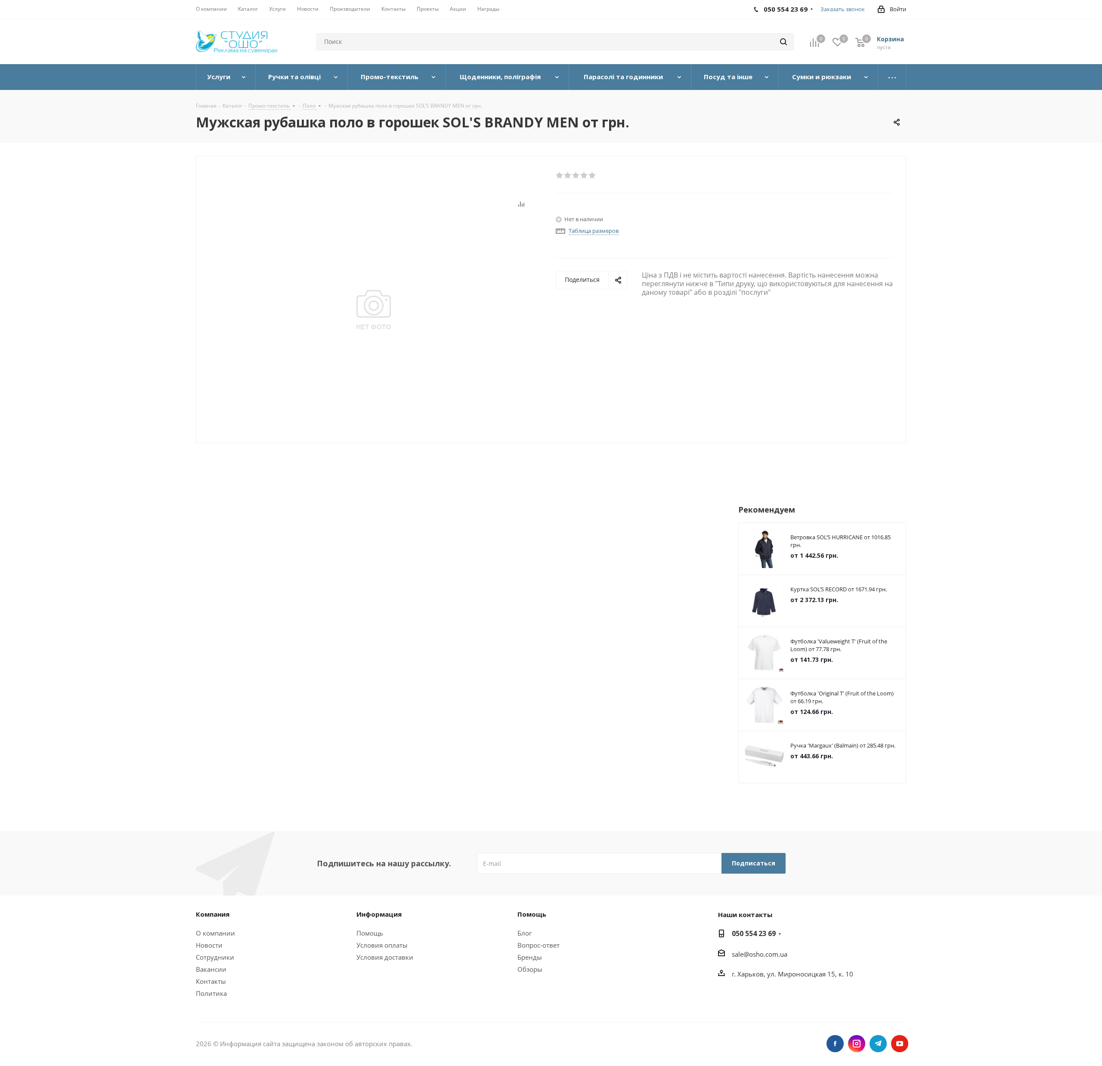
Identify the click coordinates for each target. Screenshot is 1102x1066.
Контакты (211, 981)
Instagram (856, 1043)
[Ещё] (892, 77)
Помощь (369, 933)
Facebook (835, 1043)
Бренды (529, 957)
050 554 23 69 (754, 933)
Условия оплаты (382, 945)
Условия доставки (384, 957)
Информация (379, 914)
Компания (212, 914)
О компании (215, 933)
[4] (584, 175)
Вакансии (211, 969)
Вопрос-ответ (538, 945)
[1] (560, 175)
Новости (209, 945)
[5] (592, 175)
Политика (211, 993)
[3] (576, 175)
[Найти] (783, 41)
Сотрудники (215, 957)
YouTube (899, 1043)
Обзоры (529, 969)
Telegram (878, 1043)
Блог (524, 933)
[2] (568, 175)
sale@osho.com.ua (759, 954)
